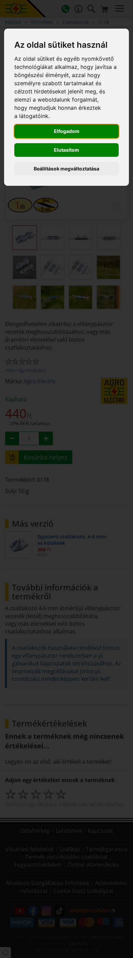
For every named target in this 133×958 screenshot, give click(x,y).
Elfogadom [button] (66, 131)
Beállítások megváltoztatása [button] (66, 168)
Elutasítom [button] (66, 150)
